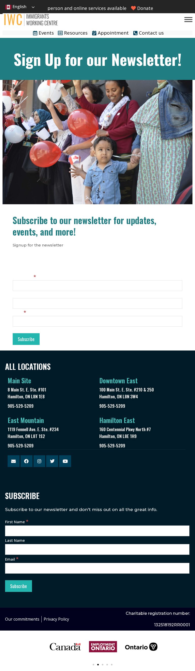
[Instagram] (39, 461)
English (18, 6)
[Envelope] (14, 461)
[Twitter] (52, 461)
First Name (24, 277)
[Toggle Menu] (188, 19)
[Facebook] (26, 461)
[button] (93, 664)
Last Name (22, 294)
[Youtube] (65, 461)
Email (19, 312)
